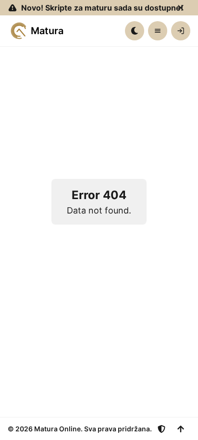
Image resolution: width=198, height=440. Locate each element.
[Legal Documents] (161, 429)
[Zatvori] (180, 7)
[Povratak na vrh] (180, 429)
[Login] (180, 30)
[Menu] (157, 30)
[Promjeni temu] (134, 30)
